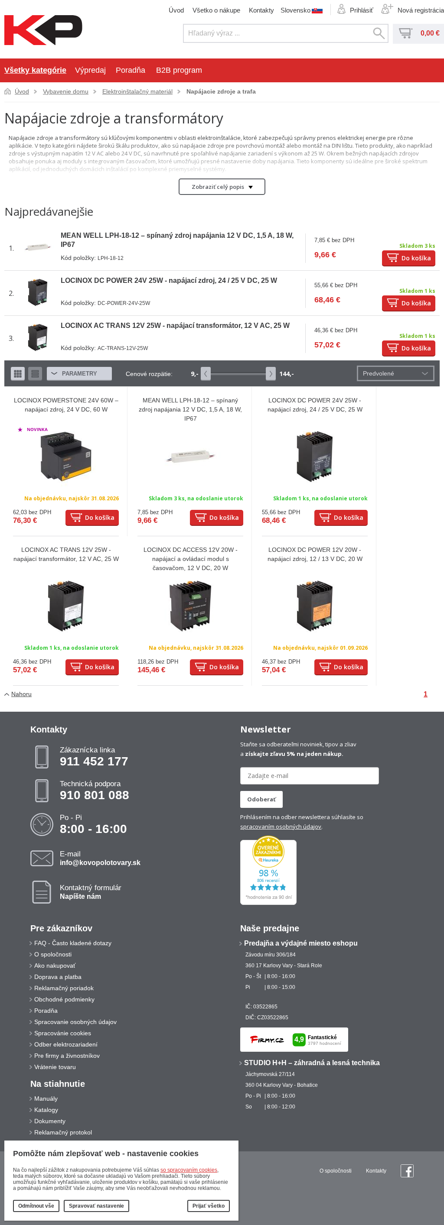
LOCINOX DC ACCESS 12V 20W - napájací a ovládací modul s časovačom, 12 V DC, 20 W (191, 558)
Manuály (46, 1098)
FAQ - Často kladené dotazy (72, 943)
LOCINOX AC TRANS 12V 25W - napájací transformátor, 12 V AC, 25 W (175, 325)
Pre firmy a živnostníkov (67, 1055)
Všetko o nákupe (216, 10)
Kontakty (261, 10)
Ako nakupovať (54, 965)
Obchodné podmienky (64, 999)
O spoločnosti (53, 954)
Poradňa (130, 70)
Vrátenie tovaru (55, 1066)
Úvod (176, 10)
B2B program (179, 70)
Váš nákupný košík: (406, 33)
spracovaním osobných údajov (280, 826)
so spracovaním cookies (188, 1170)
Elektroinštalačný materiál (137, 91)
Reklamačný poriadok (64, 988)
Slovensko (295, 9)
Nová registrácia (421, 10)
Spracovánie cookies (62, 1033)
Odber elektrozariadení (66, 1044)
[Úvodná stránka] (43, 30)
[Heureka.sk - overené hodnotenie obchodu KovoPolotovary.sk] (268, 903)
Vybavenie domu (65, 91)
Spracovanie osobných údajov (75, 1021)
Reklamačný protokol (63, 1132)
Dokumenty (49, 1121)
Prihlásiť (361, 10)
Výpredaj (90, 70)
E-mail (100, 858)
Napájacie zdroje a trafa (221, 91)
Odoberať (261, 799)
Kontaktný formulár (90, 892)
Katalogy (46, 1109)
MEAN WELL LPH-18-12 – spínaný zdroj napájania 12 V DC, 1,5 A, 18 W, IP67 (190, 409)
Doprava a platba (58, 976)
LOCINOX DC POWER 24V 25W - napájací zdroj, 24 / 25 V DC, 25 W (169, 280)
